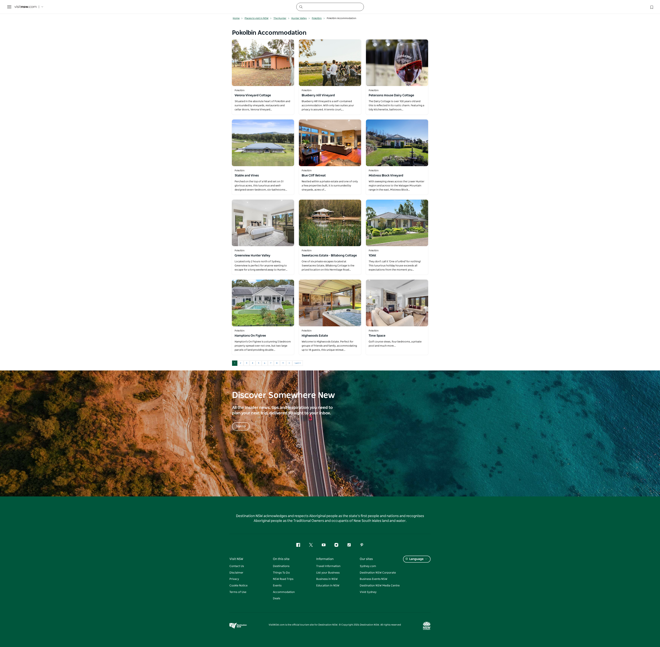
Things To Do (281, 572)
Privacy (234, 579)
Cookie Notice (238, 585)
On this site (281, 559)
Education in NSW (327, 585)
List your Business (328, 572)
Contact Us (236, 566)
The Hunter (279, 18)
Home (236, 18)
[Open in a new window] (263, 62)
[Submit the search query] (300, 6)
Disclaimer (236, 572)
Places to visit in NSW (256, 18)
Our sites (366, 559)
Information (325, 559)
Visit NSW (236, 559)
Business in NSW (327, 579)
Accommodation (284, 592)
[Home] (25, 7)
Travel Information (328, 566)
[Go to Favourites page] (651, 7)
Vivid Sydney (368, 592)
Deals (276, 598)
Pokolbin (317, 18)
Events (277, 585)
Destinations (281, 566)
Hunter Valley (299, 18)
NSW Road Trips (283, 579)
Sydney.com (368, 566)
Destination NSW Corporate (378, 572)
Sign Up (241, 426)
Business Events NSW (373, 579)
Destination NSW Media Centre (380, 585)
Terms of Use (237, 592)
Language (416, 559)
